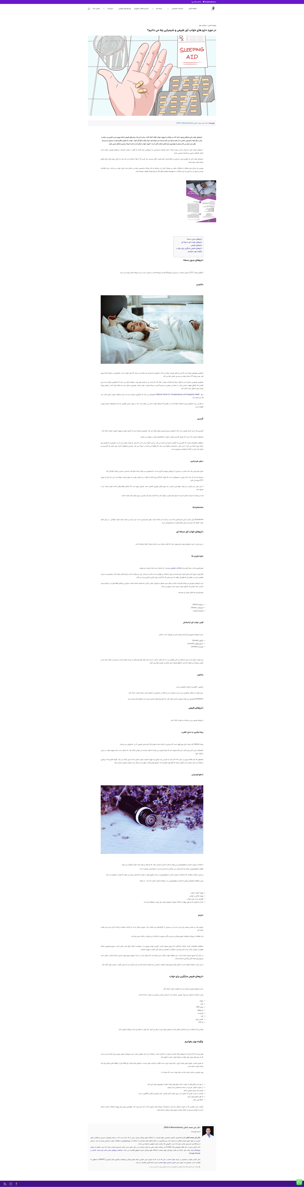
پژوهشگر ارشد (195, 1150)
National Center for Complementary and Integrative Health (178, 394)
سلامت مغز (202, 25)
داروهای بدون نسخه (194, 239)
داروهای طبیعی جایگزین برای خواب (189, 248)
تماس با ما (96, 9)
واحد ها (159, 9)
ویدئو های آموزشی (124, 9)
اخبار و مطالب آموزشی (141, 9)
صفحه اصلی (192, 9)
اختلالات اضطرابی (176, 568)
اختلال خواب (192, 385)
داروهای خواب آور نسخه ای (191, 242)
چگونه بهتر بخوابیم (195, 251)
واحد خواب (148, 171)
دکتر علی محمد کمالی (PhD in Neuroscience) (192, 123)
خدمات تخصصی (177, 9)
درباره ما (110, 9)
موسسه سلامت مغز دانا (166, 171)
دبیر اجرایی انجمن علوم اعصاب (168, 1162)
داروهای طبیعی (196, 245)
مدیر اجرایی (144, 1159)
